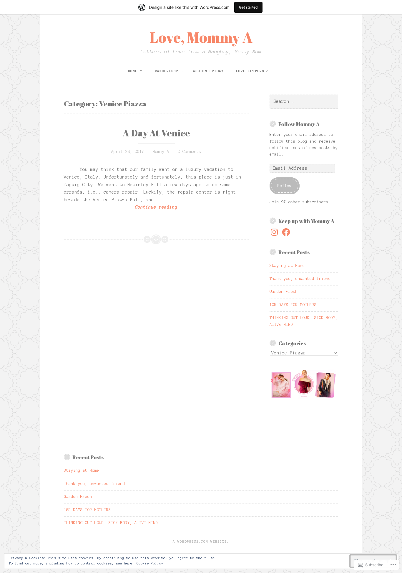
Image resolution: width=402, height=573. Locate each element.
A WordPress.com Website (200, 541)
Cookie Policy (150, 563)
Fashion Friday (207, 71)
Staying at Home (287, 266)
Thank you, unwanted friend (300, 279)
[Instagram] (274, 232)
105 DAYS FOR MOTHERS (293, 305)
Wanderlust (166, 71)
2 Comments (189, 152)
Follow (285, 186)
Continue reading (121, 207)
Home (132, 71)
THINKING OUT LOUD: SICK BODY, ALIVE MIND (111, 523)
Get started (248, 7)
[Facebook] (286, 232)
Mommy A (161, 152)
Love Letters (250, 71)
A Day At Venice (156, 133)
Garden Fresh (284, 292)
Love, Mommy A (201, 37)
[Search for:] (304, 102)
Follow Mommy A (299, 124)
